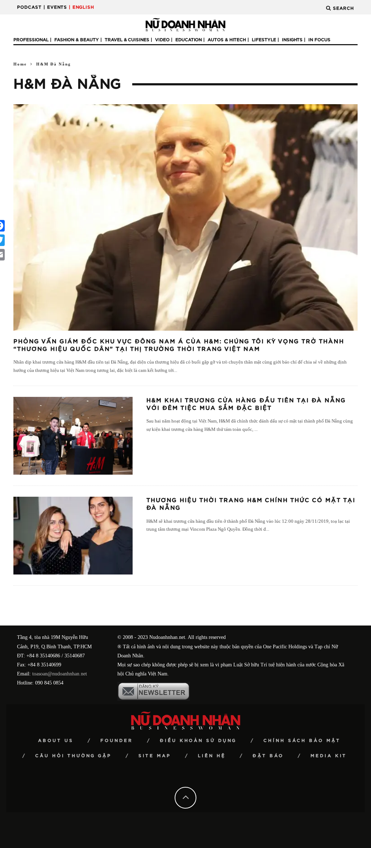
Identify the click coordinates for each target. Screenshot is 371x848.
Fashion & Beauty (76, 40)
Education (188, 40)
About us (56, 740)
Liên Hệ (212, 756)
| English (81, 7)
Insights (292, 40)
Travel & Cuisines (127, 40)
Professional (31, 40)
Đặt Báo (268, 756)
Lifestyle (264, 40)
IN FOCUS (319, 40)
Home (20, 64)
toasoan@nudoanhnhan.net (59, 674)
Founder (116, 740)
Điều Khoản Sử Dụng (198, 740)
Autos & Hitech (227, 40)
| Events (55, 7)
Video (162, 40)
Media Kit (328, 756)
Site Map (154, 756)
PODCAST (29, 7)
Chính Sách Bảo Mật (302, 740)
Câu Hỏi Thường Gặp (73, 756)
